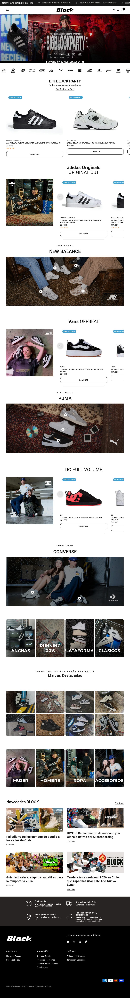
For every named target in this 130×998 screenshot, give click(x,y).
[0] (122, 10)
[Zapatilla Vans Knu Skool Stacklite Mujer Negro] (83, 346)
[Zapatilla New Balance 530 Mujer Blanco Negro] (95, 115)
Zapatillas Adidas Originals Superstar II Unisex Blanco (80, 222)
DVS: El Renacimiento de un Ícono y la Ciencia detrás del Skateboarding (93, 835)
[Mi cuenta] (114, 10)
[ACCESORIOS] (109, 768)
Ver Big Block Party (65, 89)
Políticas (71, 951)
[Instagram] (76, 942)
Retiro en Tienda (44, 956)
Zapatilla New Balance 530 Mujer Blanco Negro (91, 143)
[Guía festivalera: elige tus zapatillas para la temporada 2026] (34, 862)
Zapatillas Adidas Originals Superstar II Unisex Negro (33, 143)
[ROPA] (80, 768)
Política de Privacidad (76, 956)
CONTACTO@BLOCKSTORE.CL (113, 3)
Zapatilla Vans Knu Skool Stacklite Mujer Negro (81, 371)
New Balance (72, 140)
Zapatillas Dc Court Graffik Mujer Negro (81, 518)
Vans (62, 367)
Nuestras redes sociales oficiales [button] (83, 935)
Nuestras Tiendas (13, 956)
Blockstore (11, 951)
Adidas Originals (13, 140)
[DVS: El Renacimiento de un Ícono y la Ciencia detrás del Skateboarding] (95, 818)
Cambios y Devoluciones (47, 963)
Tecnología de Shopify (44, 986)
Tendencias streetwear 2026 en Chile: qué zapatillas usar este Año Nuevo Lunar (93, 881)
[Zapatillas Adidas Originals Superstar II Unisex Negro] (34, 115)
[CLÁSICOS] (109, 638)
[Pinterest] (82, 942)
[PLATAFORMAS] (80, 638)
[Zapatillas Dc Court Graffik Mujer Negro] (83, 494)
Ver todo (119, 803)
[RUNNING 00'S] (50, 638)
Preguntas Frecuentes (46, 960)
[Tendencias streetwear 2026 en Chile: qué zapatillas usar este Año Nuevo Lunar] (95, 862)
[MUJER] (20, 768)
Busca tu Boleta (13, 960)
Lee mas (10, 845)
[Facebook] (69, 942)
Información (42, 951)
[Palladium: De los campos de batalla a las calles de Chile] (34, 820)
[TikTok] (88, 941)
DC (128, 140)
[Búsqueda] (118, 10)
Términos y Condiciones (77, 960)
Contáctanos (42, 967)
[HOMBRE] (50, 768)
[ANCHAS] (20, 638)
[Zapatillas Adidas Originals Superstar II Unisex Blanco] (83, 197)
